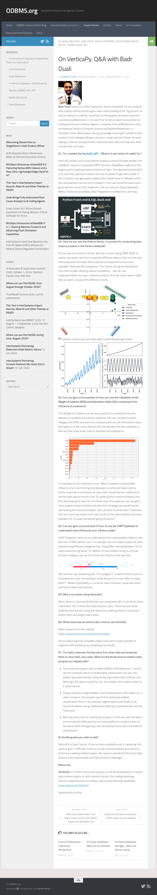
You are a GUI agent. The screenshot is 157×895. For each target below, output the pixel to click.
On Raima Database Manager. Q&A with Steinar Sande (125, 845)
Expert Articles (91, 25)
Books (119, 25)
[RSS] (47, 41)
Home (9, 25)
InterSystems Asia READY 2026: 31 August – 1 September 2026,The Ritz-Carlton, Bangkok (27, 324)
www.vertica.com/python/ (73, 785)
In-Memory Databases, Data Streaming (27, 83)
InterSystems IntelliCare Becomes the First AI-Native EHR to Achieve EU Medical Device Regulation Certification (27, 245)
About (39, 32)
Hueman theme (43, 888)
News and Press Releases (19, 32)
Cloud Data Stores (17, 69)
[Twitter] (42, 41)
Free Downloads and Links (63, 25)
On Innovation (133, 25)
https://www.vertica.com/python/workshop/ (84, 633)
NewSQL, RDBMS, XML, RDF (22, 90)
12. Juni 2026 (26, 349)
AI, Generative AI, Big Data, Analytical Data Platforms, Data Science (27, 60)
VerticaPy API (90, 153)
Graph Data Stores (17, 76)
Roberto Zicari (69, 77)
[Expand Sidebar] (151, 41)
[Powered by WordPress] (18, 889)
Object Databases (17, 104)
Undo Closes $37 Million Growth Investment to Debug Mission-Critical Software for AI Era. (26, 212)
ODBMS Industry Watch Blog (31, 25)
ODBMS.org (22, 11)
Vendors (107, 25)
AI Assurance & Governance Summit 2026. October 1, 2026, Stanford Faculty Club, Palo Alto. (25, 272)
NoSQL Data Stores (18, 97)
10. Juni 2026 (25, 364)
